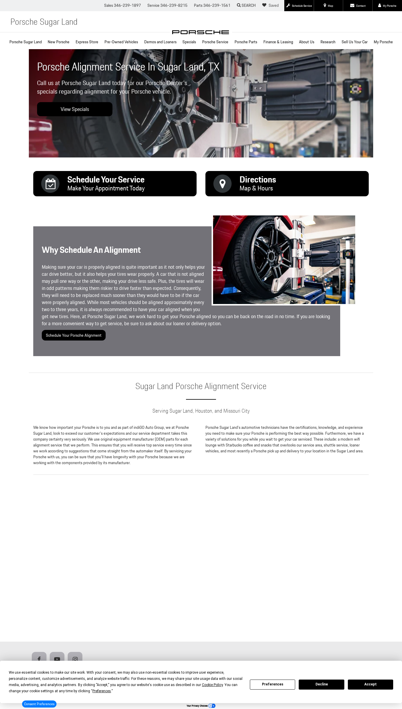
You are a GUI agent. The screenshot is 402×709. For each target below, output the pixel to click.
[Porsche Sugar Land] (201, 32)
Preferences (272, 684)
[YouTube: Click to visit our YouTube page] (58, 659)
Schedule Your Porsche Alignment (74, 335)
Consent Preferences (39, 704)
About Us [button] (306, 42)
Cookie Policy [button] (212, 685)
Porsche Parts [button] (246, 42)
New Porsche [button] (58, 42)
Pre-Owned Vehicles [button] (121, 42)
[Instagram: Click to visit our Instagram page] (76, 659)
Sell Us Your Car (355, 42)
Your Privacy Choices (197, 706)
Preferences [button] (101, 691)
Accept (370, 684)
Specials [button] (189, 42)
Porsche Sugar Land (25, 42)
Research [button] (327, 42)
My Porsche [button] (383, 42)
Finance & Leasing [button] (278, 42)
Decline (321, 684)
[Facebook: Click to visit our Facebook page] (40, 659)
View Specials (75, 109)
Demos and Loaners (160, 42)
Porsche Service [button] (215, 42)
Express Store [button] (87, 42)
